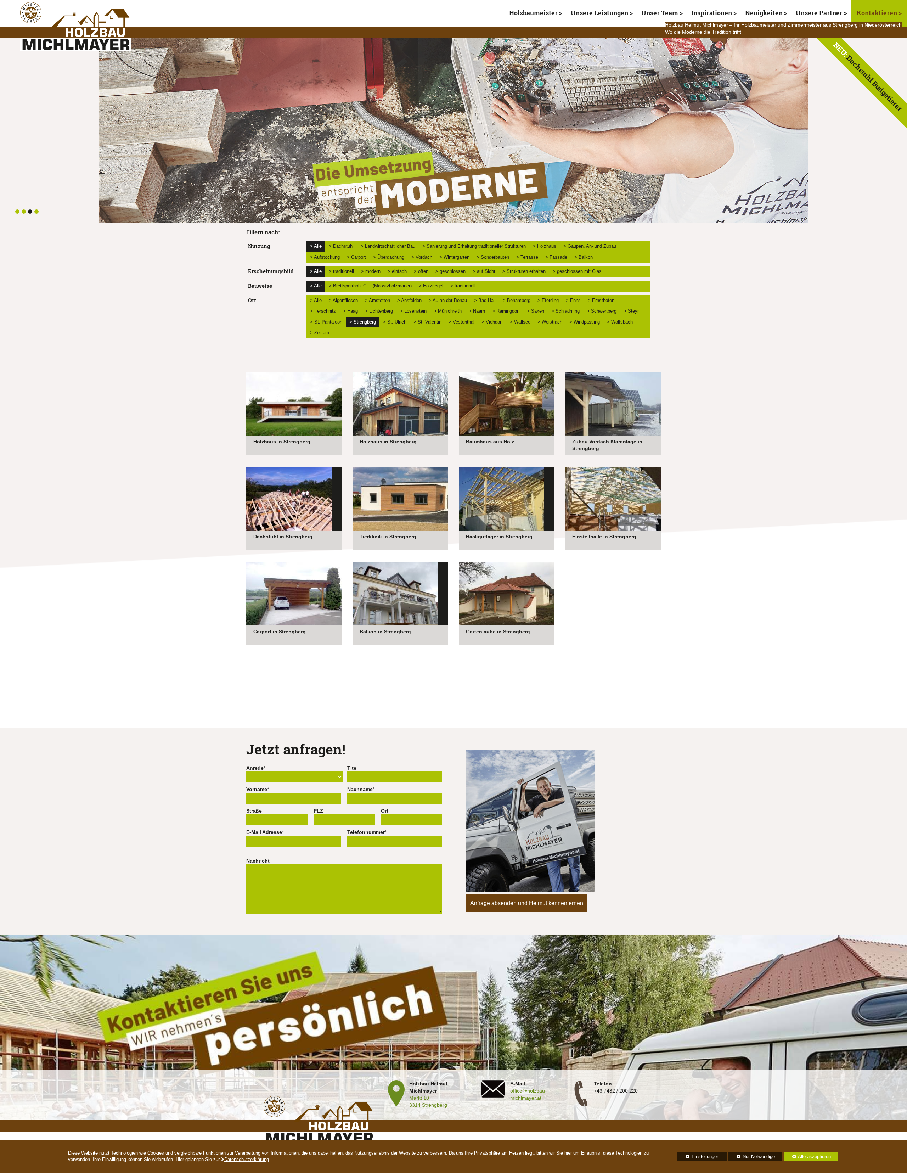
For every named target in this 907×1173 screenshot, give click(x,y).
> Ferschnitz (323, 311)
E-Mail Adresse (264, 832)
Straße (254, 811)
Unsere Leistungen (599, 13)
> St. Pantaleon (326, 322)
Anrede (255, 768)
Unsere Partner (819, 13)
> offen (421, 271)
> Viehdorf (492, 322)
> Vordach (421, 257)
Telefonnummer (366, 832)
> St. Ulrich (394, 322)
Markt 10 (419, 1098)
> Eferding (548, 300)
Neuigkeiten (764, 13)
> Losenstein (413, 311)
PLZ (318, 811)
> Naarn (477, 311)
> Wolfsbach (620, 322)
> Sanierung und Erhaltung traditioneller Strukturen (474, 246)
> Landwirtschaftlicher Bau (388, 246)
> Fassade (556, 257)
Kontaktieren (877, 13)
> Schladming (565, 311)
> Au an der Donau (448, 300)
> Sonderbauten (493, 257)
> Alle (316, 246)
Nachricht (258, 861)
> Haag (350, 311)
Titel (352, 768)
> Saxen (535, 311)
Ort (384, 811)
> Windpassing (584, 322)
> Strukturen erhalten (524, 271)
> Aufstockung (325, 257)
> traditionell (341, 271)
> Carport (356, 257)
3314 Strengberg (428, 1105)
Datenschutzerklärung (246, 1159)
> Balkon (583, 257)
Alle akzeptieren (807, 1156)
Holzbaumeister (533, 13)
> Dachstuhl (341, 246)
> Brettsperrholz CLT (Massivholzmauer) (370, 285)
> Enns (573, 300)
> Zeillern (319, 332)
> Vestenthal (461, 322)
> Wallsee (520, 322)
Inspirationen (711, 13)
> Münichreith (448, 311)
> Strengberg (362, 322)
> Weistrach (549, 322)
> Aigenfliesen (343, 300)
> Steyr (631, 311)
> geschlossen (450, 271)
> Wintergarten (454, 257)
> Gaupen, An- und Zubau (589, 246)
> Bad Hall (485, 300)
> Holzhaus (544, 246)
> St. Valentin (427, 322)
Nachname (360, 789)
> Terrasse (527, 257)
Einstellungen (698, 1157)
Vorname (256, 789)
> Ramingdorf (506, 311)
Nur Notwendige (751, 1157)
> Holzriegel (431, 285)
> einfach (397, 271)
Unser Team (659, 13)
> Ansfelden (409, 300)
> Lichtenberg (379, 311)
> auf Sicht (484, 271)
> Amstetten (377, 300)
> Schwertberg (601, 311)
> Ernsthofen (601, 300)
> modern (371, 271)
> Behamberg (516, 300)
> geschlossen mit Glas (577, 271)
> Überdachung (388, 257)
